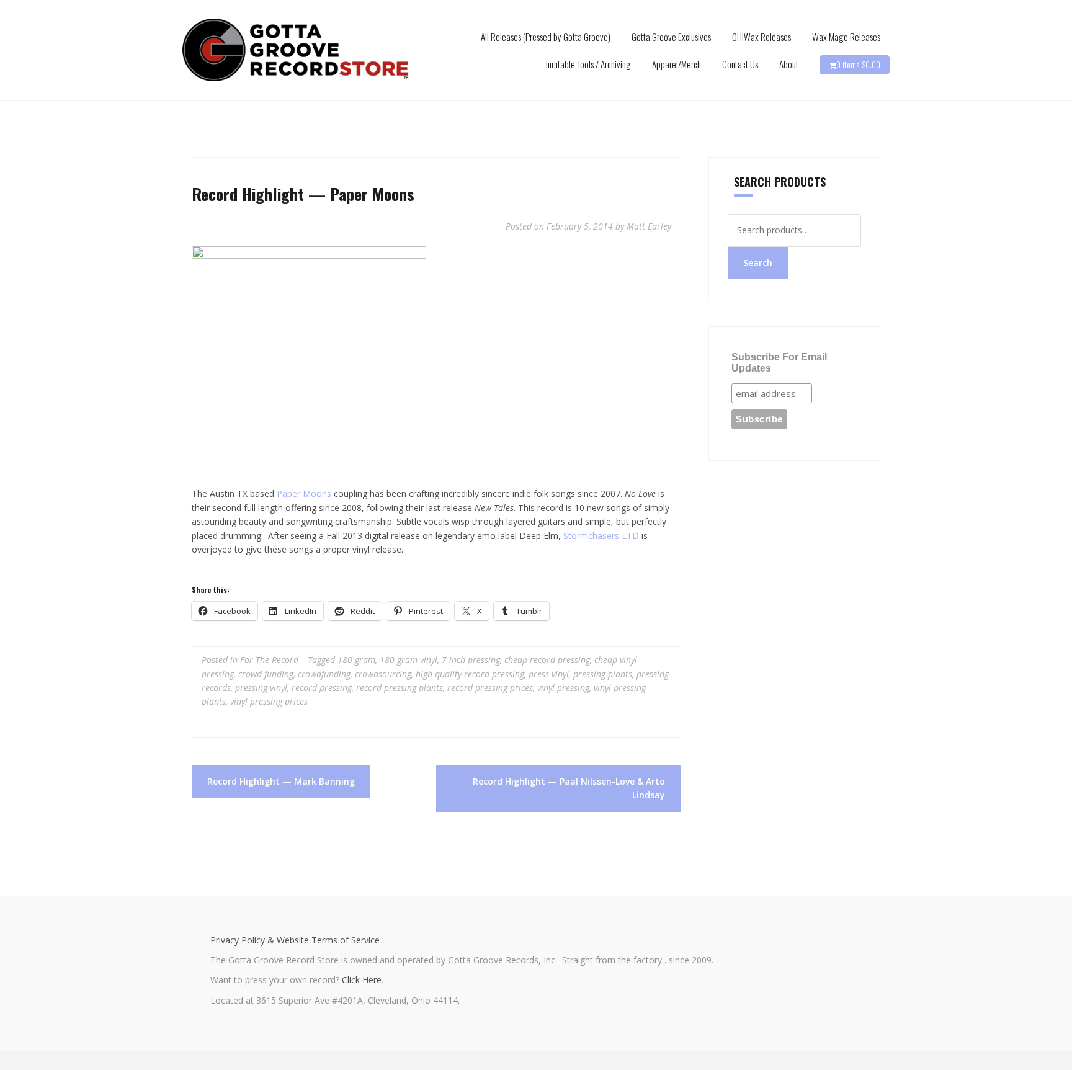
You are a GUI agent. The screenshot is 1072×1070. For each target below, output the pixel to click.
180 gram (356, 660)
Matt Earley (649, 226)
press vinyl (549, 674)
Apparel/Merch (676, 64)
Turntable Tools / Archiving (588, 64)
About (788, 64)
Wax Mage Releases (846, 36)
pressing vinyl (261, 687)
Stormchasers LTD (601, 536)
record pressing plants (399, 687)
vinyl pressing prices (269, 701)
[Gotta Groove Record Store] (295, 49)
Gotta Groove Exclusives (671, 36)
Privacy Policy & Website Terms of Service (295, 940)
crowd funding (265, 674)
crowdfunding (324, 674)
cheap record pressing (547, 660)
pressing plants (602, 674)
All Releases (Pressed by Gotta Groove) (545, 36)
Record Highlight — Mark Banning (281, 781)
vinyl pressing (563, 687)
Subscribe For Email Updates (779, 362)
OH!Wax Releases (761, 36)
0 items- (858, 64)
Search (757, 263)
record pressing (322, 687)
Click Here (362, 980)
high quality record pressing (470, 674)
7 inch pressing (471, 660)
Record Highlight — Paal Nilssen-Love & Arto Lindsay (569, 788)
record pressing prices (490, 687)
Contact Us (740, 64)
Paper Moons (304, 493)
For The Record (269, 660)
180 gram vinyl (408, 660)
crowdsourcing (383, 674)
